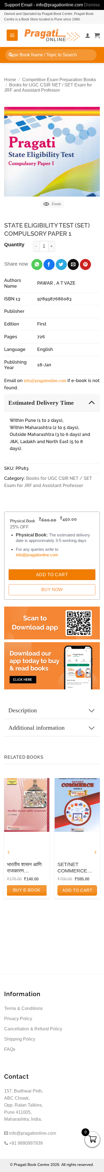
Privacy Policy (18, 1018)
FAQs (9, 1049)
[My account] (87, 35)
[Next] (95, 852)
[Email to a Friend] (73, 264)
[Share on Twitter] (61, 264)
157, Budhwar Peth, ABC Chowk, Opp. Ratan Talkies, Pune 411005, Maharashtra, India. (23, 1105)
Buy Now (52, 589)
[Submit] (10, 54)
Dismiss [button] (92, 4)
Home (10, 79)
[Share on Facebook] (49, 264)
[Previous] (9, 852)
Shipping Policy (19, 1039)
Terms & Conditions (23, 1008)
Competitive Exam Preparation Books (59, 79)
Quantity (14, 244)
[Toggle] (91, 402)
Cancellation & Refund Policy (33, 1029)
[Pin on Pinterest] (85, 264)
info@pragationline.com (45, 380)
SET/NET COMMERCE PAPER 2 (72, 868)
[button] (12, 35)
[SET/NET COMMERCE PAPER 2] (77, 805)
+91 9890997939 (25, 1143)
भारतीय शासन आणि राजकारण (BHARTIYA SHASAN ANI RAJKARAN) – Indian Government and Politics (25, 868)
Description (22, 710)
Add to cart (77, 890)
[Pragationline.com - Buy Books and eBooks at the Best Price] (52, 35)
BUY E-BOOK (26, 890)
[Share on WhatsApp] (36, 264)
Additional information (36, 727)
